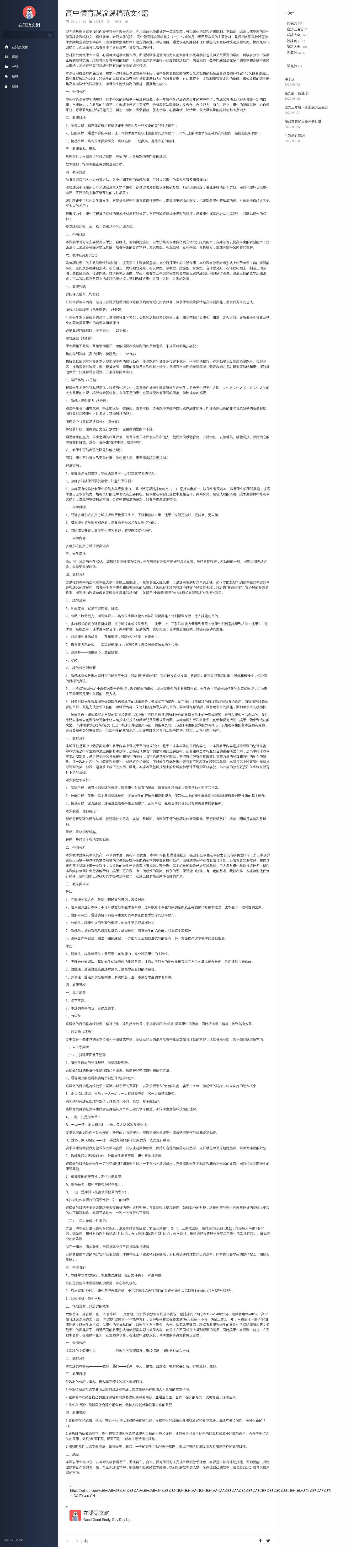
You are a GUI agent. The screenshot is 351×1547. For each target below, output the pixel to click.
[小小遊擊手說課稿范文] (76, 1541)
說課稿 (292, 40)
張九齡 (292, 65)
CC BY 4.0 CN (84, 1495)
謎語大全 (293, 46)
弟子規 (290, 78)
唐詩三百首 (295, 29)
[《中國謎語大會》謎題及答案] (68, 1541)
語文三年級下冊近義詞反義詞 (306, 107)
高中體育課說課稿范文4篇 (107, 12)
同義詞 (292, 23)
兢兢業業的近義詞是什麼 (303, 121)
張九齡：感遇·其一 (298, 93)
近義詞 (292, 52)
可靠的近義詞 (295, 135)
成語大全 (293, 34)
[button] (84, 1541)
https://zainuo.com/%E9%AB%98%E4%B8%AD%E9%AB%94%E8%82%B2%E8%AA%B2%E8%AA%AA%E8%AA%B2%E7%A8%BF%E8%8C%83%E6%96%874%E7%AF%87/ (200, 1490)
